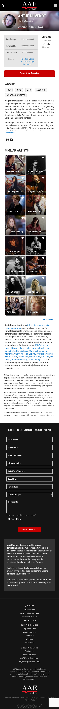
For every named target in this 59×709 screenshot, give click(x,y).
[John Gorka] (15, 285)
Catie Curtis (12, 211)
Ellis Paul (32, 252)
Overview (22, 27)
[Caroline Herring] (15, 225)
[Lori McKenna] (36, 225)
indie (27, 59)
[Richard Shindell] (36, 165)
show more (9, 133)
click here (50, 415)
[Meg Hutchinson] (36, 185)
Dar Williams (34, 292)
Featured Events (29, 620)
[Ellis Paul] (36, 245)
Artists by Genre (29, 632)
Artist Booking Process (29, 613)
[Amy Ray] (15, 306)
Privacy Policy (30, 700)
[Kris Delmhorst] (15, 165)
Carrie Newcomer (15, 272)
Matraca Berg (34, 272)
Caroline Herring (15, 232)
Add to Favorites (26, 21)
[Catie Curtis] (15, 205)
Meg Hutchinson (35, 191)
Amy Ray (11, 312)
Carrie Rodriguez (35, 359)
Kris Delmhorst (14, 171)
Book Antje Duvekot (29, 73)
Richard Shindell (35, 171)
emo (32, 59)
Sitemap (53, 698)
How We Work (30, 610)
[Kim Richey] (36, 306)
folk (22, 59)
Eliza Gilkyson (34, 211)
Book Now (29, 643)
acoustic (24, 62)
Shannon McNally (19, 359)
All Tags (29, 639)
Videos (32, 27)
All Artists (29, 636)
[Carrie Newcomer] (15, 265)
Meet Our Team (29, 655)
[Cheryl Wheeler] (15, 245)
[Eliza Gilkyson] (36, 205)
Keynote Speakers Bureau (29, 662)
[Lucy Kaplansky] (15, 185)
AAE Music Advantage (29, 658)
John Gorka (12, 292)
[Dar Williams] (36, 285)
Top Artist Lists (29, 629)
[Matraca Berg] (36, 265)
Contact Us (29, 651)
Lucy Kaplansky (14, 191)
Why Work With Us (29, 617)
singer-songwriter (16, 95)
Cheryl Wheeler (14, 252)
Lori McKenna (34, 232)
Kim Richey (33, 312)
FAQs (40, 27)
